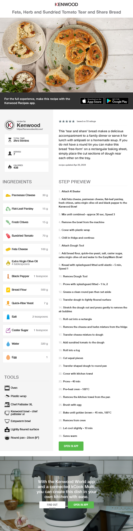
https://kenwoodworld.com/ (30, 129)
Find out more (52, 505)
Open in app (71, 446)
